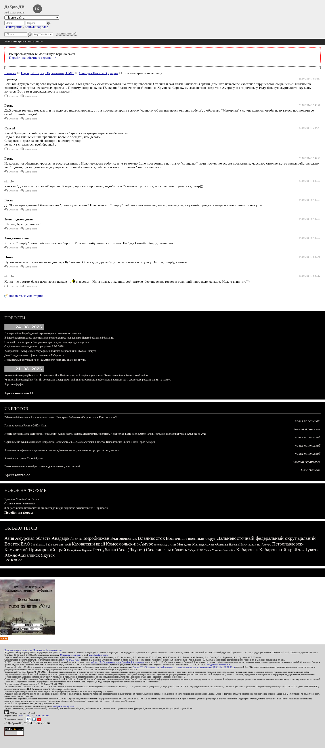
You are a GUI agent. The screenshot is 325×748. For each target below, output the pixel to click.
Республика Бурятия (79, 550)
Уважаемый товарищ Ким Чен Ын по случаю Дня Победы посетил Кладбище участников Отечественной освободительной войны (76, 375)
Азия (9, 538)
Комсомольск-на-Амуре (129, 544)
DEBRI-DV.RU (42, 715)
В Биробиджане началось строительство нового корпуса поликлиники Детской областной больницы (59, 337)
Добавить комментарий (26, 295)
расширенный (66, 33)
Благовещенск (123, 538)
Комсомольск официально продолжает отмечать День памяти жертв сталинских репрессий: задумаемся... (62, 450)
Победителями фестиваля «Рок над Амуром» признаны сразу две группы (45, 359)
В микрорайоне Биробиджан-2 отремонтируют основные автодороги (42, 333)
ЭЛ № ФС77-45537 (71, 660)
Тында (207, 550)
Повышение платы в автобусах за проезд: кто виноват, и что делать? (42, 466)
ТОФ (200, 550)
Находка (234, 544)
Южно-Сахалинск (22, 555)
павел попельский (308, 421)
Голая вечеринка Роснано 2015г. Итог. (25, 425)
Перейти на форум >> (21, 512)
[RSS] (4, 639)
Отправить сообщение (70, 655)
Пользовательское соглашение (18, 650)
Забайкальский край (58, 544)
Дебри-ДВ (14, 6)
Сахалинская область (166, 549)
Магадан (184, 544)
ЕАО (25, 544)
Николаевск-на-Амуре (255, 544)
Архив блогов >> (17, 475)
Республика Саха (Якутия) (119, 549)
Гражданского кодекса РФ (218, 664)
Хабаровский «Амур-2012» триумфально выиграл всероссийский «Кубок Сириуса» (50, 350)
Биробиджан (96, 538)
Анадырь (60, 538)
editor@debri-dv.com (98, 655)
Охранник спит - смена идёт (19, 503)
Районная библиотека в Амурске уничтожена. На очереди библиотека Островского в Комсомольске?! (60, 417)
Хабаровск (247, 549)
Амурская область (33, 538)
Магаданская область (210, 544)
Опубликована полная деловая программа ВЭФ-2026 (33, 346)
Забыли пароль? (36, 26)
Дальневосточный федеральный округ (257, 538)
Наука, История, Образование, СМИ (47, 73)
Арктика (76, 538)
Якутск (48, 555)
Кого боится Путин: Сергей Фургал (24, 458)
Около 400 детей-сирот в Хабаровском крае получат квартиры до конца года (46, 342)
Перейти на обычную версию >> (32, 57)
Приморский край (47, 549)
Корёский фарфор (14, 384)
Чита (301, 550)
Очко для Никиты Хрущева (98, 73)
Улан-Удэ (217, 550)
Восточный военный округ (191, 538)
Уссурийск (229, 550)
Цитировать (31, 96)
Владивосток (151, 538)
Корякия (158, 544)
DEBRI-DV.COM (25, 715)
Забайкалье (38, 544)
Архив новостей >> (19, 393)
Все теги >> (13, 560)
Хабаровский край (278, 549)
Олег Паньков (311, 470)
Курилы (169, 544)
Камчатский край (88, 544)
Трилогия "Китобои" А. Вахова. (22, 499)
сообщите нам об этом (63, 706)
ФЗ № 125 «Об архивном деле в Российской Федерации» (117, 662)
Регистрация (13, 26)
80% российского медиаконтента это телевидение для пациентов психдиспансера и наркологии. (56, 507)
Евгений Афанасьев (306, 429)
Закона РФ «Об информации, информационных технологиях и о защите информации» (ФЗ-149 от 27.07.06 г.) (184, 667)
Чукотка (312, 549)
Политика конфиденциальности (47, 650)
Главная (10, 73)
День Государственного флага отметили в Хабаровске (34, 355)
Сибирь (192, 550)
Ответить (13, 96)
